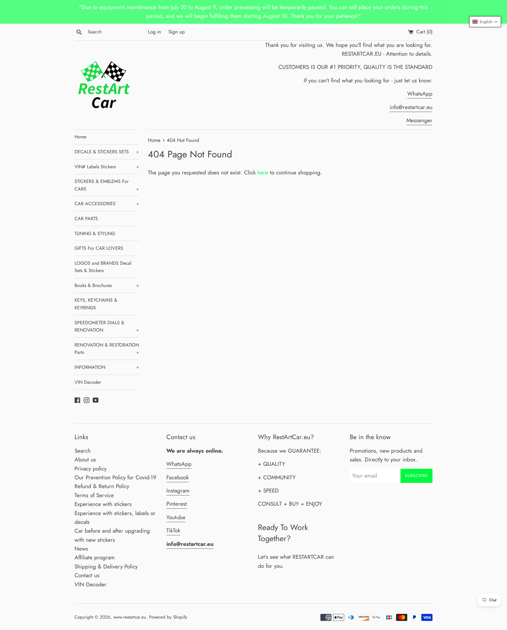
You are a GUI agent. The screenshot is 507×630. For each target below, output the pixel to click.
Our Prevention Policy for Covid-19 (115, 477)
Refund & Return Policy (102, 486)
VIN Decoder (88, 382)
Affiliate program (95, 557)
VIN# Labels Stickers (107, 166)
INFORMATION (107, 367)
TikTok (173, 530)
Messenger (419, 120)
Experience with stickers (103, 504)
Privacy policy (91, 469)
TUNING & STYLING (95, 233)
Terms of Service (94, 495)
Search (83, 451)
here (262, 172)
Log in (154, 31)
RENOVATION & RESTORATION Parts (107, 349)
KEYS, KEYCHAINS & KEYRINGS (96, 304)
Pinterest (176, 504)
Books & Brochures (107, 285)
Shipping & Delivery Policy (106, 566)
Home (80, 136)
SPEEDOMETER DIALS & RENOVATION (107, 326)
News (81, 549)
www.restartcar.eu (129, 617)
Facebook (177, 477)
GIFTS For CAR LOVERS (99, 248)
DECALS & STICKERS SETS (107, 151)
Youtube (175, 517)
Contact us (87, 575)
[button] (485, 21)
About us (85, 459)
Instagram (178, 491)
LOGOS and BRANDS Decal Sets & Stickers (103, 267)
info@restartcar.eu (411, 107)
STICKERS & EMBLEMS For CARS (107, 185)
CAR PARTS (86, 218)
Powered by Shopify (168, 617)
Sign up (176, 31)
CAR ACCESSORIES (107, 203)
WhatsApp (419, 94)
